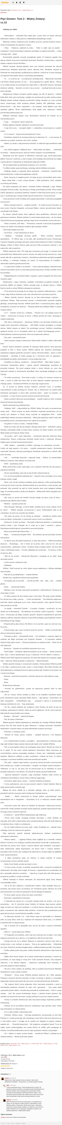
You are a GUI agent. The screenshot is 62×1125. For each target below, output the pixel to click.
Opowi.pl (4, 2)
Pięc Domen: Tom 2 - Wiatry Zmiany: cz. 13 (21, 1043)
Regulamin (18, 1123)
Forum (8, 1123)
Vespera (7, 1078)
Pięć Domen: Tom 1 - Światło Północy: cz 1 (22, 10)
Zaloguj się (3, 1117)
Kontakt (23, 1123)
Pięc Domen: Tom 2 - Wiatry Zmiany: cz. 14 (44, 1043)
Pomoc (12, 1123)
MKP (5, 1057)
